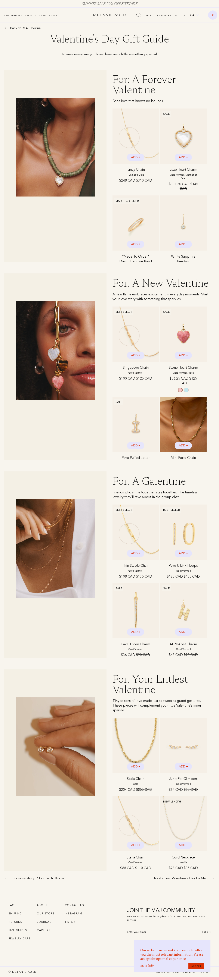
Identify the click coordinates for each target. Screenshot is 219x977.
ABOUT (149, 15)
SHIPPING (15, 913)
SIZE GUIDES (18, 930)
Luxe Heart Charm (183, 173)
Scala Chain (135, 780)
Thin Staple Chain (135, 567)
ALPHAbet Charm (183, 646)
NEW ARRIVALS (13, 15)
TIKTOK (70, 922)
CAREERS (43, 930)
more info (147, 966)
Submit (206, 931)
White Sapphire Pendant (183, 261)
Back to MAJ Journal (25, 28)
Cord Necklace (183, 859)
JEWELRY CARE (19, 938)
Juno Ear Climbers (183, 780)
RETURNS (15, 922)
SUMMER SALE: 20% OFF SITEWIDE (109, 4)
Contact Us (74, 905)
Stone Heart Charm (183, 369)
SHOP (28, 15)
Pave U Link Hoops (183, 567)
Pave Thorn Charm (135, 646)
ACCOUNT (181, 15)
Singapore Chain (136, 369)
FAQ (12, 905)
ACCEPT (196, 966)
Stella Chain (136, 859)
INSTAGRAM (73, 913)
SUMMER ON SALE (46, 15)
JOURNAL (44, 922)
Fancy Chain (135, 171)
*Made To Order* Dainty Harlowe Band (135, 261)
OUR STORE (164, 15)
